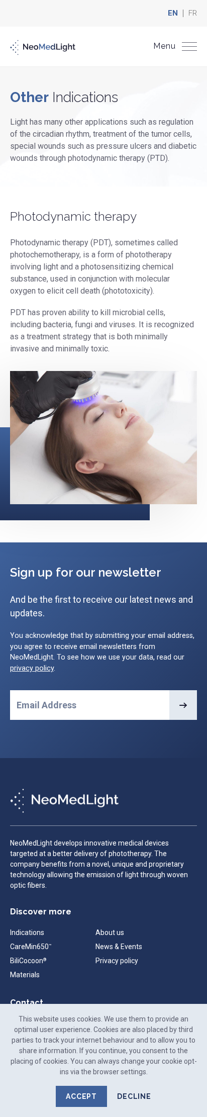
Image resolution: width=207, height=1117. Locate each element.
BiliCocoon (28, 961)
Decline (134, 1096)
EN (173, 13)
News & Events (118, 947)
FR (192, 13)
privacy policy (32, 668)
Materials (25, 975)
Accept (81, 1096)
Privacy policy (116, 961)
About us (109, 932)
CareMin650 (30, 947)
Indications (27, 932)
